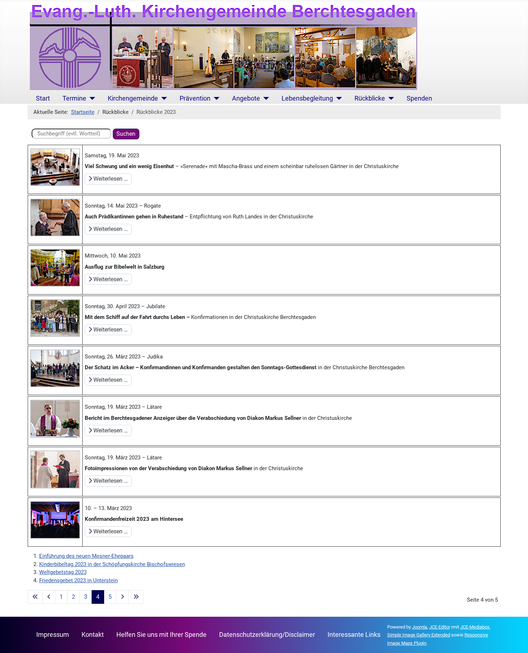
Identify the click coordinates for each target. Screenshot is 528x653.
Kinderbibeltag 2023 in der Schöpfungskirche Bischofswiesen (112, 564)
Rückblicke (370, 98)
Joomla (419, 627)
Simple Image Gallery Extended (418, 635)
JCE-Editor (439, 627)
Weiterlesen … (110, 178)
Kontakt (93, 634)
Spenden (419, 98)
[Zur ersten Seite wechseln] (35, 597)
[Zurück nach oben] (515, 640)
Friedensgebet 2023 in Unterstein (78, 580)
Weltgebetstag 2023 (63, 572)
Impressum (52, 634)
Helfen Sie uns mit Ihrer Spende (161, 634)
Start (43, 98)
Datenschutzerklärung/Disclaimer (267, 634)
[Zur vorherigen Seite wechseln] (48, 597)
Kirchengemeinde (133, 98)
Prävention (195, 98)
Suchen (125, 133)
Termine (74, 98)
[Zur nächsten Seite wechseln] (122, 597)
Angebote (246, 98)
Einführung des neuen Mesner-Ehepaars (86, 556)
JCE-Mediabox (474, 627)
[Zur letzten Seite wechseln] (136, 597)
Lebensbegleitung (307, 98)
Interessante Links (354, 634)
